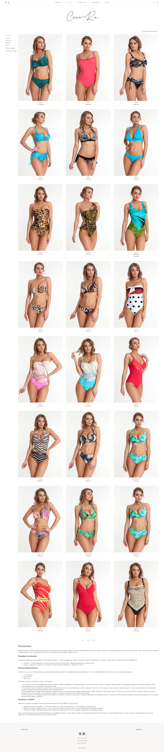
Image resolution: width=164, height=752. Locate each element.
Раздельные (8, 40)
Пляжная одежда (10, 48)
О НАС (107, 2)
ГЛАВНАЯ (58, 2)
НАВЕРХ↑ (139, 729)
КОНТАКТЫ (95, 2)
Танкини (7, 44)
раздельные (68, 660)
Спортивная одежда (11, 51)
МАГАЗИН (70, 2)
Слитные (8, 38)
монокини (26, 663)
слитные (61, 660)
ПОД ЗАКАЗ (83, 2)
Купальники (9, 35)
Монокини (8, 42)
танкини (26, 665)
